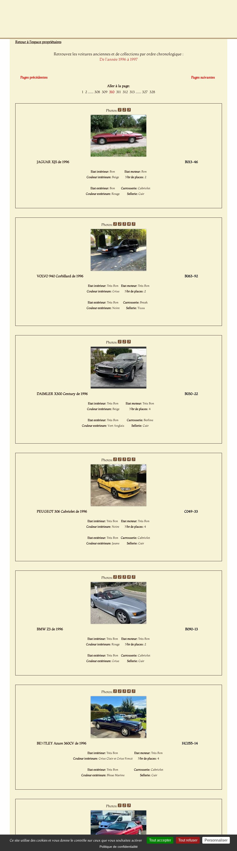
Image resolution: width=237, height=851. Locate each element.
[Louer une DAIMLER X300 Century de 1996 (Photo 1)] (118, 387)
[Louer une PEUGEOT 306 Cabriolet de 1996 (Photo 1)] (118, 504)
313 (132, 92)
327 (145, 92)
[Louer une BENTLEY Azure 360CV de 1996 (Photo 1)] (118, 736)
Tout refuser (187, 840)
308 (97, 92)
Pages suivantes (203, 77)
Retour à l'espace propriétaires (38, 42)
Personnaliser (216, 840)
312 (125, 92)
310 (111, 92)
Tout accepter (160, 840)
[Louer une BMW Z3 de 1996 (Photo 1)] (118, 622)
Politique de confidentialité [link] (119, 846)
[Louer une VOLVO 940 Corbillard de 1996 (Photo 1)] (118, 269)
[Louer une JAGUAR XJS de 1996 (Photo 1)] (118, 155)
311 (118, 92)
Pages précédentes (33, 77)
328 (152, 92)
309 (104, 92)
